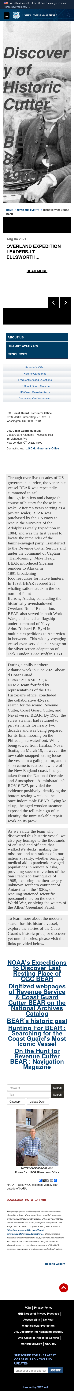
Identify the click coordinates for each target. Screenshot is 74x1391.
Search (57, 1087)
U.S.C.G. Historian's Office (42, 448)
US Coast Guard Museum (35, 386)
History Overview (23, 346)
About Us (16, 337)
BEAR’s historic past (37, 1020)
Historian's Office (35, 367)
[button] (17, 7)
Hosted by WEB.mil (35, 1387)
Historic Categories (35, 373)
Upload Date (37, 1101)
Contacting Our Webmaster (35, 398)
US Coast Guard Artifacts (35, 392)
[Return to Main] (63, 1290)
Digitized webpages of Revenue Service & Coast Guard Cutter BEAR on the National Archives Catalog (37, 1000)
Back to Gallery (55, 1264)
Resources (17, 354)
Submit (55, 1370)
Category (15, 1101)
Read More (37, 265)
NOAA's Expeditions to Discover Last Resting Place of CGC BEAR (37, 970)
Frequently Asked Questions (35, 379)
